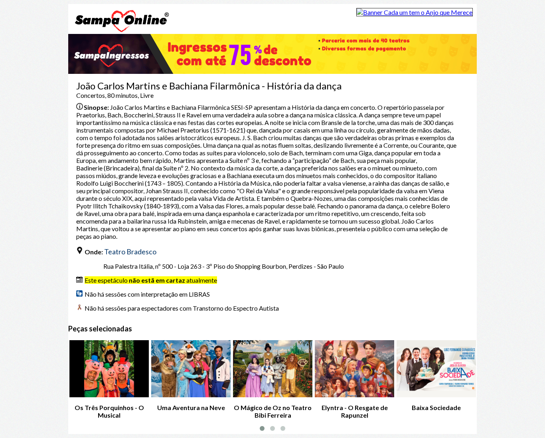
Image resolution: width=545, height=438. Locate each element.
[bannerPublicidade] (414, 12)
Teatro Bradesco (130, 251)
